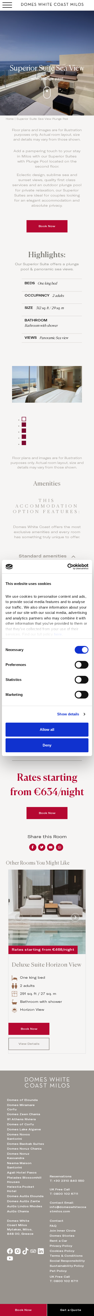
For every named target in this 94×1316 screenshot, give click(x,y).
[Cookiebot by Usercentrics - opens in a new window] (67, 566)
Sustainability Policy (67, 1265)
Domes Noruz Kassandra (18, 1156)
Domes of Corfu (20, 1124)
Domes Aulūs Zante (23, 1201)
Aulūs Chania (18, 1211)
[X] (41, 847)
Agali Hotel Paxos (22, 1172)
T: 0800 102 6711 (64, 1281)
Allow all (47, 729)
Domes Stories (62, 1235)
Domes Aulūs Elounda (25, 1196)
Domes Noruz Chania (24, 1148)
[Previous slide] (18, 917)
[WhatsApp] (59, 847)
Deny (47, 745)
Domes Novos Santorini (18, 1136)
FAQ (53, 1225)
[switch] (81, 665)
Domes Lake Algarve (24, 1129)
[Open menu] (7, 5)
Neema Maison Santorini (19, 1165)
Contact (56, 1220)
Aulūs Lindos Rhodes (24, 1206)
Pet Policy (58, 1270)
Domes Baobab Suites (25, 1143)
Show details (68, 714)
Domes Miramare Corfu (21, 1107)
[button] (47, 556)
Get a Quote (70, 1310)
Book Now (47, 226)
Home (10, 119)
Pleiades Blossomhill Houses (24, 1179)
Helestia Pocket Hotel (20, 1189)
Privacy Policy (61, 1245)
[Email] (50, 847)
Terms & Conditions (66, 1255)
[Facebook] (32, 847)
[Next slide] (75, 917)
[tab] (24, 419)
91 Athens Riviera (21, 1119)
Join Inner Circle (63, 1230)
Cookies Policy (62, 1250)
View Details (29, 1043)
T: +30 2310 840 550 (67, 1180)
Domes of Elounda (22, 1100)
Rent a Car (58, 1240)
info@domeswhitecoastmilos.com (68, 1209)
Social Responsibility (67, 1260)
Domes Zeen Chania (23, 1114)
